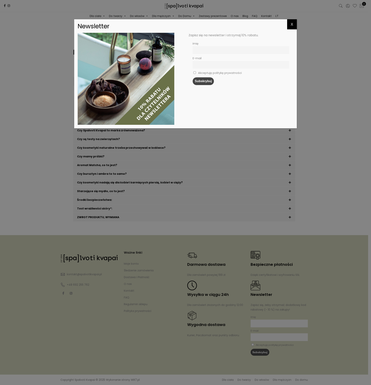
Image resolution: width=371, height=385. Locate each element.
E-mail (197, 58)
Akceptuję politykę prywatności (219, 73)
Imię (195, 44)
